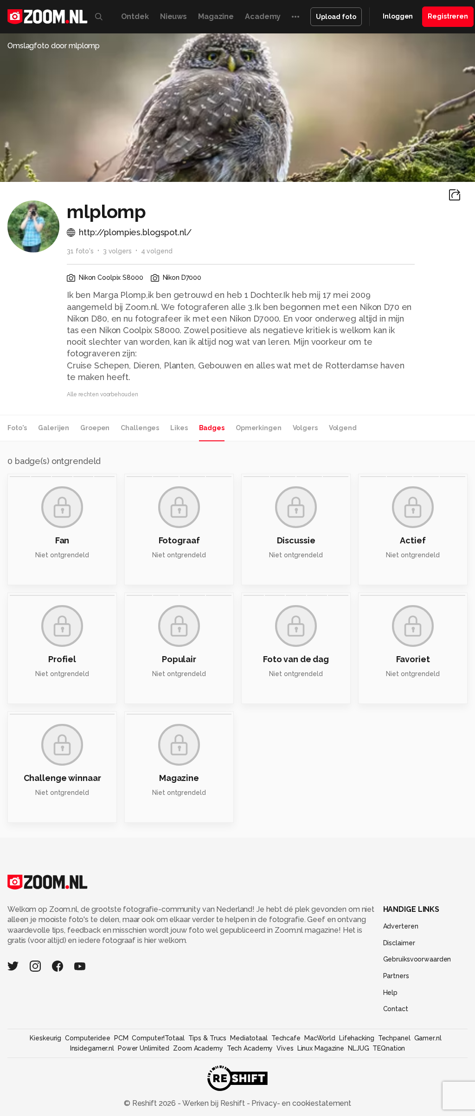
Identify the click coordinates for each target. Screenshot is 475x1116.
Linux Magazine (320, 1048)
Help (390, 992)
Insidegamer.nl (92, 1048)
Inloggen (398, 16)
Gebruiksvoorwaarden (417, 959)
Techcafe (286, 1038)
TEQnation (388, 1048)
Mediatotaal (249, 1038)
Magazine (216, 16)
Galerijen (53, 428)
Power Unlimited (143, 1048)
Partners (396, 976)
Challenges (140, 428)
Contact (395, 1009)
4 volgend (157, 251)
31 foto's (80, 251)
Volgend (343, 428)
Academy (263, 16)
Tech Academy (250, 1048)
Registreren (448, 16)
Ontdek (135, 16)
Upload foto (336, 16)
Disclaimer (399, 943)
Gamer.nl (428, 1038)
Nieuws (173, 16)
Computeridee (87, 1038)
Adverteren (400, 926)
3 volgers (117, 251)
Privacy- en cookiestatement (300, 1103)
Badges (212, 428)
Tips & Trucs (207, 1038)
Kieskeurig (45, 1038)
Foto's (17, 428)
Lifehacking (356, 1038)
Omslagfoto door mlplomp (53, 45)
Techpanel (394, 1038)
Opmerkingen (259, 428)
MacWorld (319, 1038)
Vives (284, 1048)
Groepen (94, 428)
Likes (178, 428)
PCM (121, 1038)
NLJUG (358, 1048)
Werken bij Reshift (214, 1103)
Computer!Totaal (158, 1038)
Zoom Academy (198, 1048)
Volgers (305, 428)
